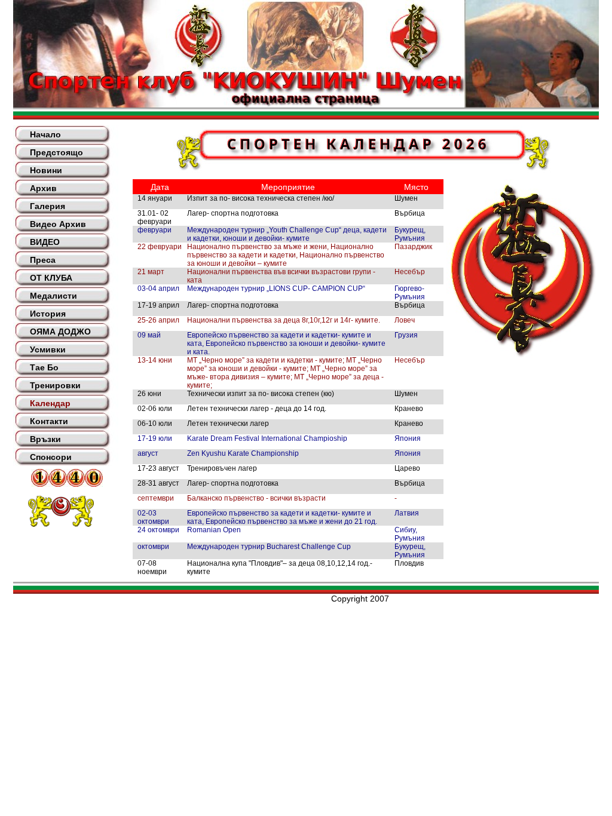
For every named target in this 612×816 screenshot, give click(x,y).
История (48, 313)
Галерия (47, 206)
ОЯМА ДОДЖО (60, 331)
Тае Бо (44, 367)
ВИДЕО (45, 242)
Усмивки (48, 349)
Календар (50, 403)
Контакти (49, 421)
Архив (43, 188)
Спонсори (51, 457)
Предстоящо (56, 152)
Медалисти (53, 295)
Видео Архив (58, 224)
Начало (45, 134)
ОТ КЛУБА (51, 278)
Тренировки (55, 385)
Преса (43, 260)
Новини (46, 170)
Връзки (45, 439)
